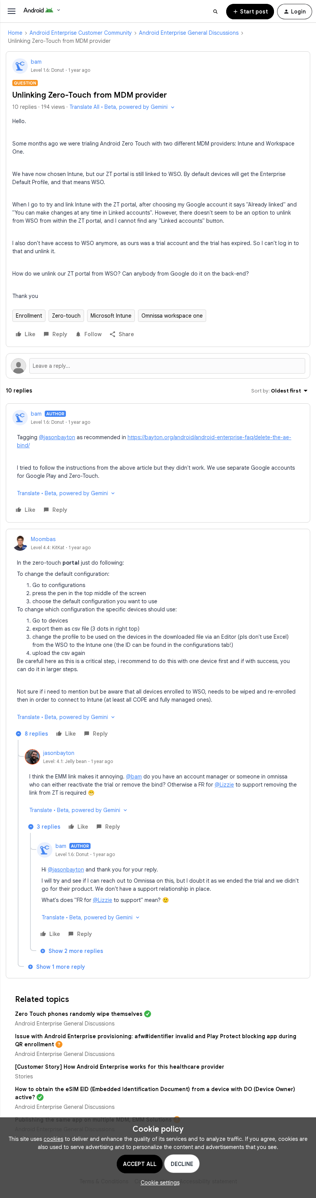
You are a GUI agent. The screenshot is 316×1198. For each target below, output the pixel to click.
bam (36, 61)
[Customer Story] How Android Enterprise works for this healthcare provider (119, 1066)
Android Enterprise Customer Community (81, 32)
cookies (53, 1138)
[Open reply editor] (158, 366)
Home (15, 32)
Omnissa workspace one (172, 315)
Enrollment (29, 315)
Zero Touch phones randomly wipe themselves (79, 1013)
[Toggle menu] (11, 11)
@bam (134, 776)
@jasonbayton (57, 437)
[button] (250, 11)
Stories (24, 1076)
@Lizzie (224, 784)
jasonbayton (58, 753)
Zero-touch (66, 315)
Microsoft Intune (111, 315)
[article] (158, 463)
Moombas (43, 539)
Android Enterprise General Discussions (189, 32)
